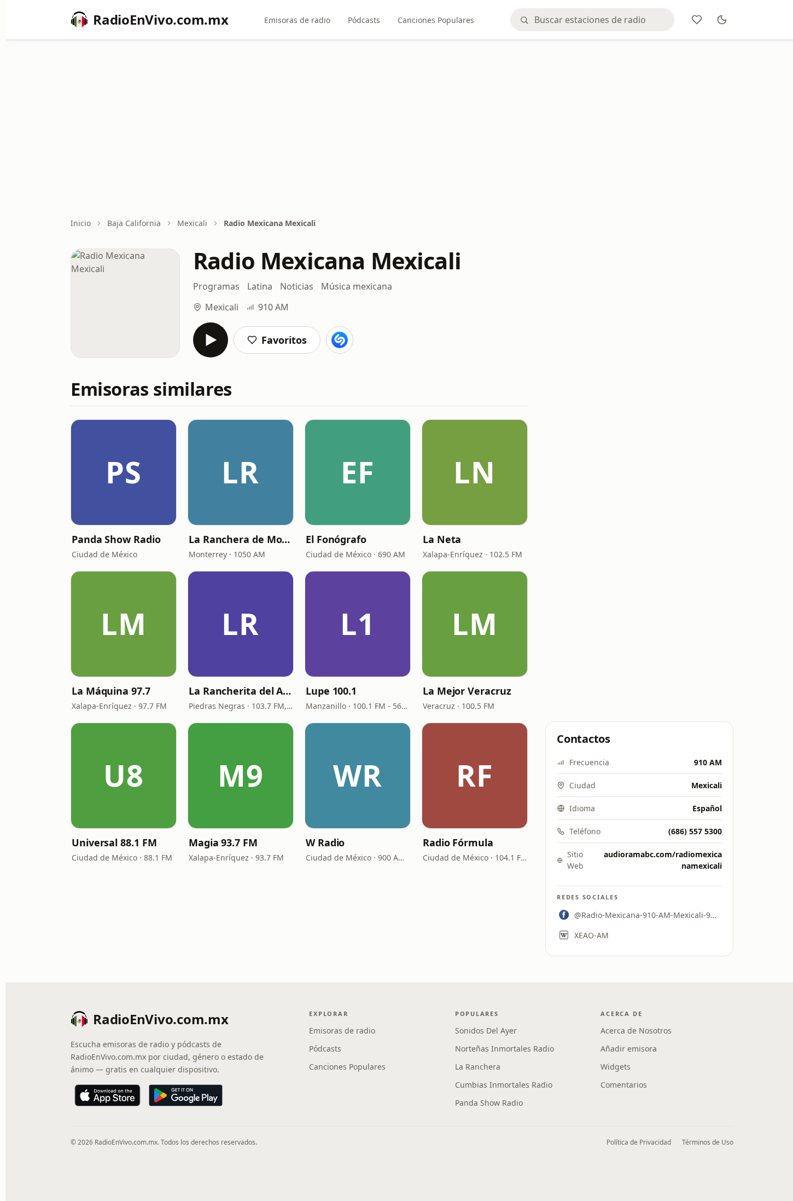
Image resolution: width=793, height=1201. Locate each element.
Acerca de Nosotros (636, 1030)
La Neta (442, 539)
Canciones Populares (436, 20)
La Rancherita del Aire (241, 690)
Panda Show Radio (116, 539)
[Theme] (721, 19)
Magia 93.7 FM (223, 842)
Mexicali (192, 223)
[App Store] (107, 1095)
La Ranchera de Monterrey (241, 539)
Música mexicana (356, 286)
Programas (216, 286)
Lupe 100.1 (331, 690)
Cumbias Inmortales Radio (503, 1084)
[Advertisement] (402, 129)
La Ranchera (477, 1066)
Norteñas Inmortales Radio (504, 1048)
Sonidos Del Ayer (486, 1030)
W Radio (325, 842)
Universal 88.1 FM (114, 842)
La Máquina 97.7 (111, 690)
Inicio (81, 223)
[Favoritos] (696, 19)
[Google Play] (186, 1095)
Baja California (134, 223)
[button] (124, 472)
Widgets (615, 1066)
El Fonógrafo (336, 539)
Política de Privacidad (639, 1142)
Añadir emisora (628, 1048)
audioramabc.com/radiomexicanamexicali (663, 860)
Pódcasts (364, 20)
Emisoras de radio (297, 20)
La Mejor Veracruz (467, 690)
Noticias (296, 286)
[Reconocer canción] (339, 340)
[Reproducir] (210, 339)
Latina (259, 286)
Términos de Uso (707, 1142)
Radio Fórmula (458, 842)
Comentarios (623, 1084)
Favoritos (284, 340)
